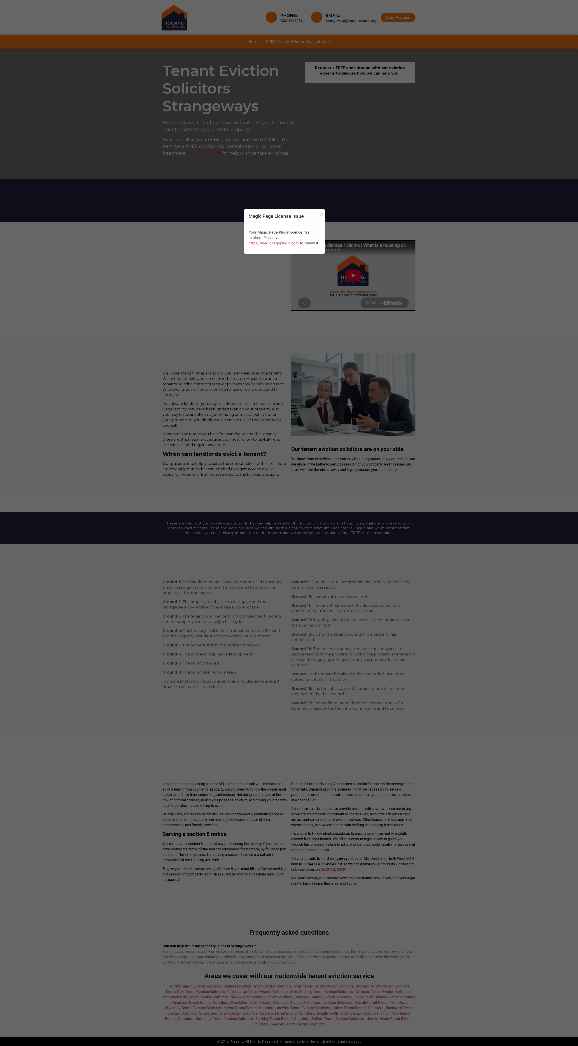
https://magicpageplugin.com (274, 243)
